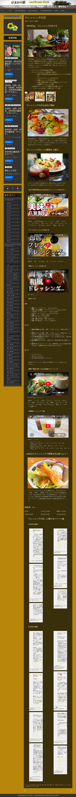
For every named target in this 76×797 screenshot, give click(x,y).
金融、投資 (9, 372)
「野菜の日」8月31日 (59, 785)
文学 (8, 319)
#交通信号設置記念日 (62, 544)
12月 (8, 210)
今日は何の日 (33, 785)
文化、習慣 (9, 316)
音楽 (8, 378)
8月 (6, 58)
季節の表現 (9, 302)
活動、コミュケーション (12, 333)
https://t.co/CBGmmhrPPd (37, 616)
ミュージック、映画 (11, 278)
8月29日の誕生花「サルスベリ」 (14, 153)
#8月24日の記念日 (61, 760)
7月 (7, 234)
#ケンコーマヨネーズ (62, 721)
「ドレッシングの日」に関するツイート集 (46, 88)
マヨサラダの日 (45, 511)
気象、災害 (9, 329)
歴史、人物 (9, 326)
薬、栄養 (9, 358)
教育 (8, 312)
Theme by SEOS (54, 795)
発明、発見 (9, 344)
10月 (8, 203)
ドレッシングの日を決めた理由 (42, 70)
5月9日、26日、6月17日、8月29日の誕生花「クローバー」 (14, 110)
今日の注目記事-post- (20, 10)
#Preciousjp (60, 548)
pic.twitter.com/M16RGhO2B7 (62, 768)
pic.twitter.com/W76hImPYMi (62, 738)
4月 (9, 80)
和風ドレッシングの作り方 (46, 80)
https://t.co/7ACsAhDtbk (62, 602)
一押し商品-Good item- (46, 10)
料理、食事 (39, 785)
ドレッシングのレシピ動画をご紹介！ (44, 72)
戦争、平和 (9, 309)
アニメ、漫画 (10, 249)
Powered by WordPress (46, 795)
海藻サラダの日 (61, 511)
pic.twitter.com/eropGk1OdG (38, 736)
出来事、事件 (10, 295)
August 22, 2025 (33, 741)
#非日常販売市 (61, 765)
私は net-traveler (33, 10)
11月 (6, 80)
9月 (9, 58)
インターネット (10, 256)
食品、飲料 (49, 785)
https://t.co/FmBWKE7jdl (37, 733)
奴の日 (27, 511)
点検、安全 (9, 337)
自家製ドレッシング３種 (45, 84)
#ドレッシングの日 (38, 532)
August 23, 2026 (33, 562)
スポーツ (9, 267)
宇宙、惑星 (9, 305)
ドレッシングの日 (34, 786)
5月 (6, 105)
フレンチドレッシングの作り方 (47, 78)
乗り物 (8, 285)
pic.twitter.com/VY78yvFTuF (62, 663)
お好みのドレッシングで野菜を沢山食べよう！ (47, 86)
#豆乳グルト (38, 718)
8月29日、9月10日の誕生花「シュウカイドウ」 (13, 63)
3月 (7, 220)
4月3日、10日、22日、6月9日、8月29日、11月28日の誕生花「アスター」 (13, 88)
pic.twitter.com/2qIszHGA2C (38, 595)
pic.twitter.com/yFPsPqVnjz (62, 580)
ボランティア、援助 (11, 274)
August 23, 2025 (57, 709)
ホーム (3, 10)
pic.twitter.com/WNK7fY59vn (62, 703)
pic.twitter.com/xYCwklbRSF (37, 557)
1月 (7, 213)
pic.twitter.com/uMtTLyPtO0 (38, 665)
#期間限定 (63, 735)
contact (62, 10)
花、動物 (9, 354)
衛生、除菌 (9, 361)
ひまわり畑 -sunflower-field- (30, 2)
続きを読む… (9, 74)
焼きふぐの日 (10, 170)
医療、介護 (9, 298)
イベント (9, 252)
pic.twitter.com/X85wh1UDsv (38, 705)
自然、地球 (9, 351)
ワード (8, 281)
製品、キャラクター (11, 365)
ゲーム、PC (9, 259)
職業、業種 (9, 348)
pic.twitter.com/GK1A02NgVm (38, 774)
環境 (8, 341)
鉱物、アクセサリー (11, 375)
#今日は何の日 (61, 545)
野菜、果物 (44, 785)
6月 (12, 80)
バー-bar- (9, 10)
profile (56, 10)
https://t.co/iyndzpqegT (38, 663)
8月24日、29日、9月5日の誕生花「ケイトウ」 (14, 131)
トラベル (9, 271)
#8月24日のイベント (62, 761)
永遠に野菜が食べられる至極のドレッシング (52, 82)
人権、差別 (9, 288)
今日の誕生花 (14, 58)
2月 (7, 217)
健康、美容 (9, 291)
